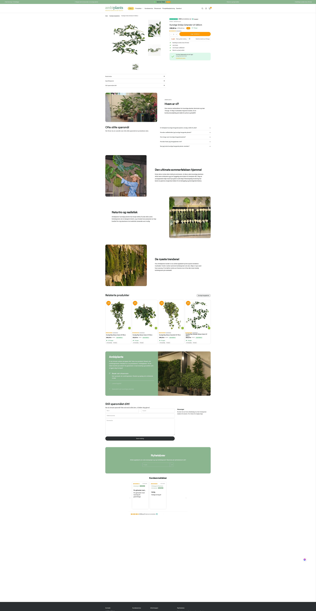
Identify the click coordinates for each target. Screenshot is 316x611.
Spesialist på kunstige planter (123, 389)
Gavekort (179, 8)
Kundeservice (149, 8)
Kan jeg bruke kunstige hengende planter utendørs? (174, 146)
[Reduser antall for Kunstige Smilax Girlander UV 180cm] (171, 34)
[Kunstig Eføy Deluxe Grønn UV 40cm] (145, 315)
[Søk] (202, 8)
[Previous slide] (130, 498)
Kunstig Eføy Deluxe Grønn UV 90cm (116, 335)
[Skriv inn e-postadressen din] (172, 465)
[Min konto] (206, 8)
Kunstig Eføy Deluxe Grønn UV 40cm (142, 335)
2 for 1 (131, 8)
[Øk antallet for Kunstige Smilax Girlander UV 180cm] (176, 34)
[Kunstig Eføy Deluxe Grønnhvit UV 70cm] (171, 315)
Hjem (106, 15)
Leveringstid (116, 383)
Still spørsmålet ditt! (111, 85)
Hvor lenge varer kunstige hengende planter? (173, 137)
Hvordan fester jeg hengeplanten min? (171, 141)
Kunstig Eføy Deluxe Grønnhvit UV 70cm (170, 335)
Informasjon (154, 608)
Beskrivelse (108, 76)
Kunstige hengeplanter (115, 15)
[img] (136, 483)
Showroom (157, 8)
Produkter (138, 8)
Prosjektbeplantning (168, 8)
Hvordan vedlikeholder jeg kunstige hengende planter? (175, 132)
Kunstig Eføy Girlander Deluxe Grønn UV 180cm (196, 335)
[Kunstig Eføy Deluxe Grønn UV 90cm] (118, 315)
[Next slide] (186, 498)
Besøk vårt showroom (120, 373)
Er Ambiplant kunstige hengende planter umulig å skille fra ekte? (178, 128)
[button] (172, 31)
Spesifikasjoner (109, 81)
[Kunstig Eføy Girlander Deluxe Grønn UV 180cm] (198, 315)
